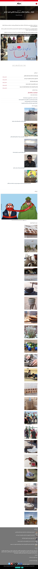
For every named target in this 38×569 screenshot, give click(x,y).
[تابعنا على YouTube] (12, 564)
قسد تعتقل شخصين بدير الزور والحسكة (19, 152)
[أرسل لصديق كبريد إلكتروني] (20, 66)
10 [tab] (16, 220)
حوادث (18, 10)
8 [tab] (18, 220)
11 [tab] (15, 220)
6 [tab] (20, 220)
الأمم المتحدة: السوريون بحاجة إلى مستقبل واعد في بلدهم (25, 535)
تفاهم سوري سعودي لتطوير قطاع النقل (28, 538)
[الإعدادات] (36, 567)
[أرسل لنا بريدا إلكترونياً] (14, 564)
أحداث (20, 10)
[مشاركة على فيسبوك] (23, 66)
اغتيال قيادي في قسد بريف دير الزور (19, 168)
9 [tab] (17, 220)
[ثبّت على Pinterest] (18, 66)
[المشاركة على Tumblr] (15, 66)
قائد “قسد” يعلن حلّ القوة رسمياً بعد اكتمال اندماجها (26, 541)
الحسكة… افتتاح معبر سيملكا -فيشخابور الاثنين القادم (19, 136)
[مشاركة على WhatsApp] (25, 66)
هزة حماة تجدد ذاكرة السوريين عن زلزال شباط (30, 98)
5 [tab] (21, 220)
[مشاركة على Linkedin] (16, 66)
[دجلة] (19, 3)
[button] (36, 3)
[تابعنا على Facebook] (21, 564)
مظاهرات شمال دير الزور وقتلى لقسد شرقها (19, 121)
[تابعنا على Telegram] (9, 564)
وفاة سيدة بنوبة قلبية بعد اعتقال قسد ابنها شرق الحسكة (28, 99)
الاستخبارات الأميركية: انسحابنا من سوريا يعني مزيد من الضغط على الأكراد (19, 183)
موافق (22, 567)
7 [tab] (19, 220)
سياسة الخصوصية (17, 567)
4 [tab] (22, 220)
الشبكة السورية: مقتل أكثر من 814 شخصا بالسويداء (29, 103)
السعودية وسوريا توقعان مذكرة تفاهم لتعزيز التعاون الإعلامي (25, 532)
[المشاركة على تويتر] (21, 66)
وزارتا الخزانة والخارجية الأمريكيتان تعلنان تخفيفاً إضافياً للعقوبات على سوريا (22, 544)
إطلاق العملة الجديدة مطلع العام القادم (31, 101)
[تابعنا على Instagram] (19, 564)
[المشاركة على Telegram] (13, 66)
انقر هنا (36, 555)
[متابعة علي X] (16, 564)
